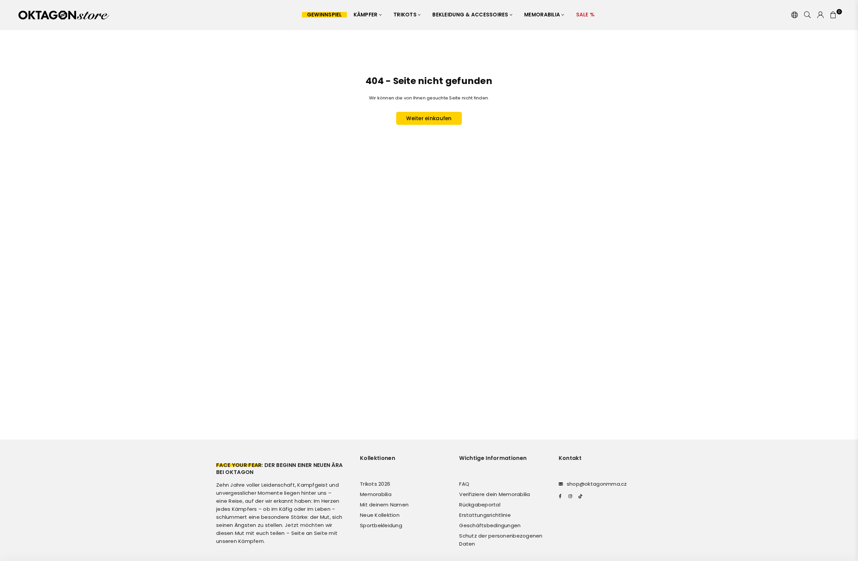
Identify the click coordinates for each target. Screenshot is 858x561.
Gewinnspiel (324, 14)
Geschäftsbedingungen (489, 525)
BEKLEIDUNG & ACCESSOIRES (471, 14)
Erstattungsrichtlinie (484, 514)
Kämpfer (366, 14)
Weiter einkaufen (428, 118)
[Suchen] (807, 15)
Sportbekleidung (381, 525)
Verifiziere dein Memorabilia (494, 494)
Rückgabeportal (479, 504)
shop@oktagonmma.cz (597, 483)
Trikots (405, 14)
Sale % (585, 14)
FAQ (464, 483)
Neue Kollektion (380, 514)
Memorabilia (542, 14)
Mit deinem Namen (384, 504)
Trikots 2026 (375, 483)
